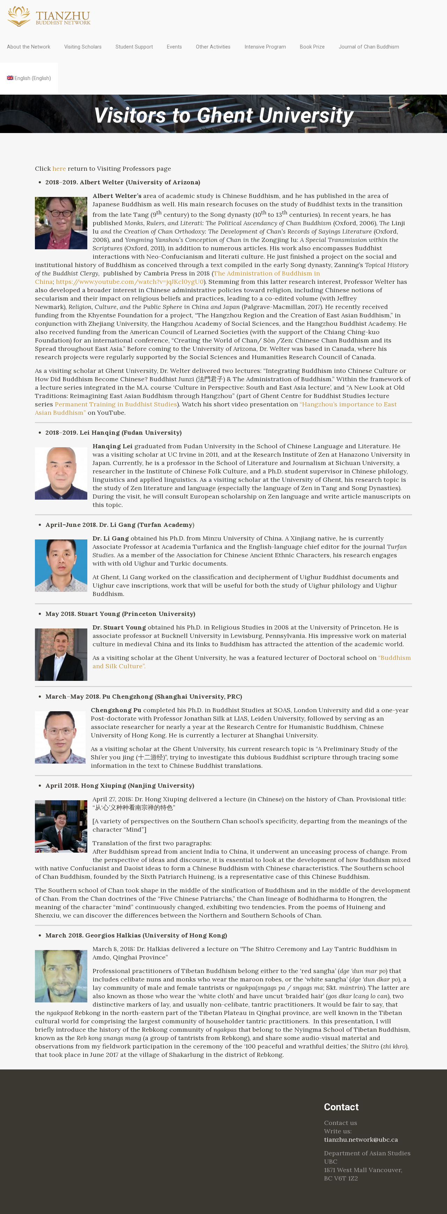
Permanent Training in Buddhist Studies (116, 404)
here (59, 168)
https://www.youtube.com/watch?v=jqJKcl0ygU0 (130, 282)
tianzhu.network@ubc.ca (361, 1139)
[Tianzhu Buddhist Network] (50, 15)
